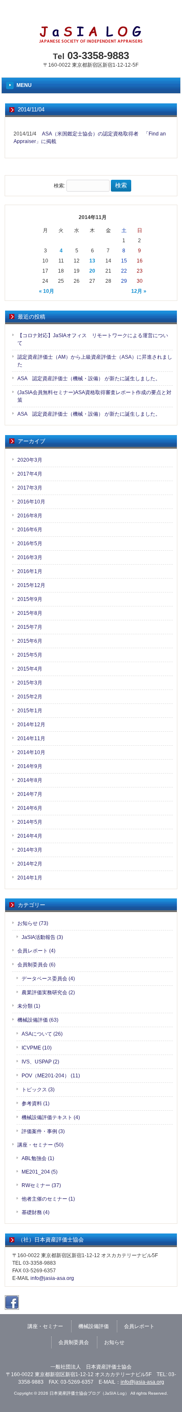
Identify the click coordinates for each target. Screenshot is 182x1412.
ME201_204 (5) (40, 1172)
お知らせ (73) (32, 923)
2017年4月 (29, 474)
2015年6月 (29, 641)
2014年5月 (29, 822)
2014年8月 (29, 780)
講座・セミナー (45, 1326)
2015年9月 (29, 599)
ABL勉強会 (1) (38, 1158)
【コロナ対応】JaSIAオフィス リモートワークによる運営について (92, 339)
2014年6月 (29, 808)
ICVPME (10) (37, 1048)
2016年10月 (31, 502)
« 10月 (46, 291)
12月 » (138, 291)
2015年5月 (29, 655)
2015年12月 (31, 585)
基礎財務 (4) (36, 1212)
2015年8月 (29, 613)
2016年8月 (29, 516)
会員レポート (139, 1326)
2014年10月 (31, 752)
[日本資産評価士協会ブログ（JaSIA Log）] (91, 40)
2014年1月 (29, 878)
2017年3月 (29, 488)
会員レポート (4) (36, 951)
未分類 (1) (28, 1006)
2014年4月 (29, 836)
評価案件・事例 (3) (43, 1131)
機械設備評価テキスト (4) (51, 1117)
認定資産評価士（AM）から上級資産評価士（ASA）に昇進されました (94, 361)
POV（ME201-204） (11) (51, 1076)
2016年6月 (29, 530)
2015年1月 (29, 711)
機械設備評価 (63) (37, 1020)
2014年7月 (29, 794)
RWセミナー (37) (41, 1185)
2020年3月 (29, 460)
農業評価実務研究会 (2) (48, 992)
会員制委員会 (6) (36, 965)
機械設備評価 (93, 1326)
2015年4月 (29, 669)
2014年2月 (29, 864)
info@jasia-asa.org (52, 1278)
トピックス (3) (38, 1090)
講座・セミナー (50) (40, 1145)
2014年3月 (29, 850)
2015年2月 (29, 697)
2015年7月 (29, 627)
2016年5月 (29, 543)
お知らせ (114, 1342)
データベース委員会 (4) (48, 979)
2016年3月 (29, 557)
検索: (59, 186)
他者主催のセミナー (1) (48, 1199)
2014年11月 (31, 738)
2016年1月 (29, 571)
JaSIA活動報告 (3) (42, 937)
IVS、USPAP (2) (40, 1062)
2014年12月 (31, 725)
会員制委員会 (73, 1342)
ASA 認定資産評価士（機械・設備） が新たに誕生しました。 (88, 378)
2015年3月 (29, 683)
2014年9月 (29, 766)
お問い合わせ (163, 15)
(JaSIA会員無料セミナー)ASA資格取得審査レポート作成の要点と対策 (94, 396)
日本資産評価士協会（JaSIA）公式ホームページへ (85, 15)
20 (92, 271)
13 (92, 261)
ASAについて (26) (42, 1034)
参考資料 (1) (36, 1103)
